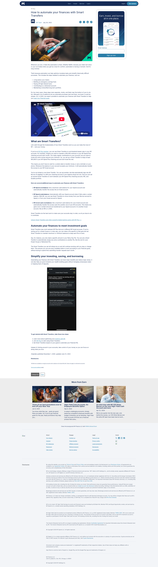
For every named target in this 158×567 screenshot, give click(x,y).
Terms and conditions (36, 367)
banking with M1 (60, 339)
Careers (48, 441)
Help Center (49, 450)
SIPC (73, 492)
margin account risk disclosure (86, 486)
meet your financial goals (41, 98)
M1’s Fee (108, 497)
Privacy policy (96, 441)
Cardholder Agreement (97, 523)
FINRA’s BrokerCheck (91, 426)
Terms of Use (70, 464)
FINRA (69, 492)
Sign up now (111, 55)
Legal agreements (97, 444)
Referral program (73, 447)
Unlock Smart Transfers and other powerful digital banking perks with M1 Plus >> (56, 220)
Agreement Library (60, 466)
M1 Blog (33, 8)
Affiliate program (73, 444)
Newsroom (49, 447)
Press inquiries (73, 441)
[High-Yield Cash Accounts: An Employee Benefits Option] (79, 394)
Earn (42, 374)
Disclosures (95, 447)
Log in (123, 3)
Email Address (102, 48)
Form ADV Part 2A (79, 481)
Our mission (49, 438)
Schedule (113, 497)
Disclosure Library (115, 464)
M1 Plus (39, 341)
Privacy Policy (80, 464)
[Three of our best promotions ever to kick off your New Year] (47, 394)
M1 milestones (50, 444)
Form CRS (89, 481)
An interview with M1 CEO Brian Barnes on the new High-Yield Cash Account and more (110, 406)
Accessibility (95, 450)
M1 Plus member (43, 151)
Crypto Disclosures (88, 538)
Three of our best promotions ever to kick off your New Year (46, 405)
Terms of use (95, 438)
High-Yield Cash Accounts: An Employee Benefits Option (76, 405)
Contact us (72, 438)
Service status (73, 450)
